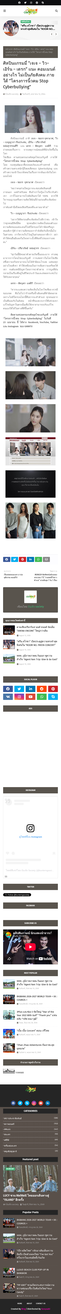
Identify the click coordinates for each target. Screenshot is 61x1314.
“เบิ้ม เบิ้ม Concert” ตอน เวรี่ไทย (33, 1030)
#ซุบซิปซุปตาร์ (31, 1151)
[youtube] (30, 697)
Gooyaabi (45, 1309)
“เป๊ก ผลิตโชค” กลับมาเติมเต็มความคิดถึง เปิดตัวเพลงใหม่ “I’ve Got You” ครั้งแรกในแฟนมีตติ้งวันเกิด (35, 1254)
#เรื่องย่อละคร (31, 1145)
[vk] (8, 697)
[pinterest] (37, 2)
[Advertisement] (30, 751)
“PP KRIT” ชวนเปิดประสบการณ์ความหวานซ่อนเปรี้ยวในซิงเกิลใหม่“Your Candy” (35, 1289)
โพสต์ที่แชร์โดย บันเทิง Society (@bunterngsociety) (31, 870)
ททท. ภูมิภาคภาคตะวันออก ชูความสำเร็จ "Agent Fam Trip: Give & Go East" (39, 27)
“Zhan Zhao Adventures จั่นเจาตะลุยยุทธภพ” (35, 1047)
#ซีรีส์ (31, 1140)
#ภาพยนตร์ (31, 1124)
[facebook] (19, 2)
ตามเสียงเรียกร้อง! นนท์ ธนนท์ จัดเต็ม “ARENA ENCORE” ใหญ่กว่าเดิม (36, 629)
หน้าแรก (8, 49)
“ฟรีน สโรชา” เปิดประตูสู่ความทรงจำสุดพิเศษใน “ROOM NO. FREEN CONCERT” (37, 643)
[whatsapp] (42, 697)
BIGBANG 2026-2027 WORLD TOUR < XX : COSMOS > (37, 998)
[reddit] (42, 689)
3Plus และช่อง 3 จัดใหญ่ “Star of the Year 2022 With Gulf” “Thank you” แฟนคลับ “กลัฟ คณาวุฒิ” (37, 1015)
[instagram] (31, 2)
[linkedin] (30, 689)
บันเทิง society (12, 94)
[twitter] (25, 2)
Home (19, 1304)
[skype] (42, 2)
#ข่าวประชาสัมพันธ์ (31, 1118)
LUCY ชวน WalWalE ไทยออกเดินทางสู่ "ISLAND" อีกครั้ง (26, 1197)
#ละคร (31, 1134)
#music (31, 1129)
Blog (23, 1309)
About (29, 1304)
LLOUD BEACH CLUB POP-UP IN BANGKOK (33, 1271)
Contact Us (40, 1304)
